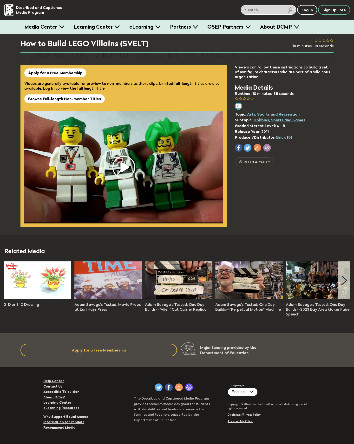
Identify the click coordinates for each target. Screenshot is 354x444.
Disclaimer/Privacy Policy (244, 414)
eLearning (141, 27)
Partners (180, 27)
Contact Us (52, 386)
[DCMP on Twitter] (159, 387)
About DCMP (276, 27)
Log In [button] (307, 9)
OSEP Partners (225, 27)
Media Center (40, 27)
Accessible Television (61, 391)
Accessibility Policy (240, 421)
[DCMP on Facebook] (169, 387)
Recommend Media (59, 427)
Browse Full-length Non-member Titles (64, 98)
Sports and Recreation (278, 114)
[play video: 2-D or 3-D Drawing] (37, 297)
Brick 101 (284, 137)
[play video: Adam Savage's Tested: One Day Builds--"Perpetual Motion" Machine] (249, 297)
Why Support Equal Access (65, 416)
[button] (239, 148)
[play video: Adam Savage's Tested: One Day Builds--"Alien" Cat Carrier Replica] (178, 297)
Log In (48, 88)
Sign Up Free (334, 9)
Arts (251, 114)
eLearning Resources (61, 408)
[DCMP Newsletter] (189, 387)
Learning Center (93, 27)
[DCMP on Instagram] (179, 387)
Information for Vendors (63, 422)
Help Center (53, 381)
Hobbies (261, 119)
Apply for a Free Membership (55, 72)
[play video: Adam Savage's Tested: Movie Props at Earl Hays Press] (108, 297)
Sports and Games (288, 119)
